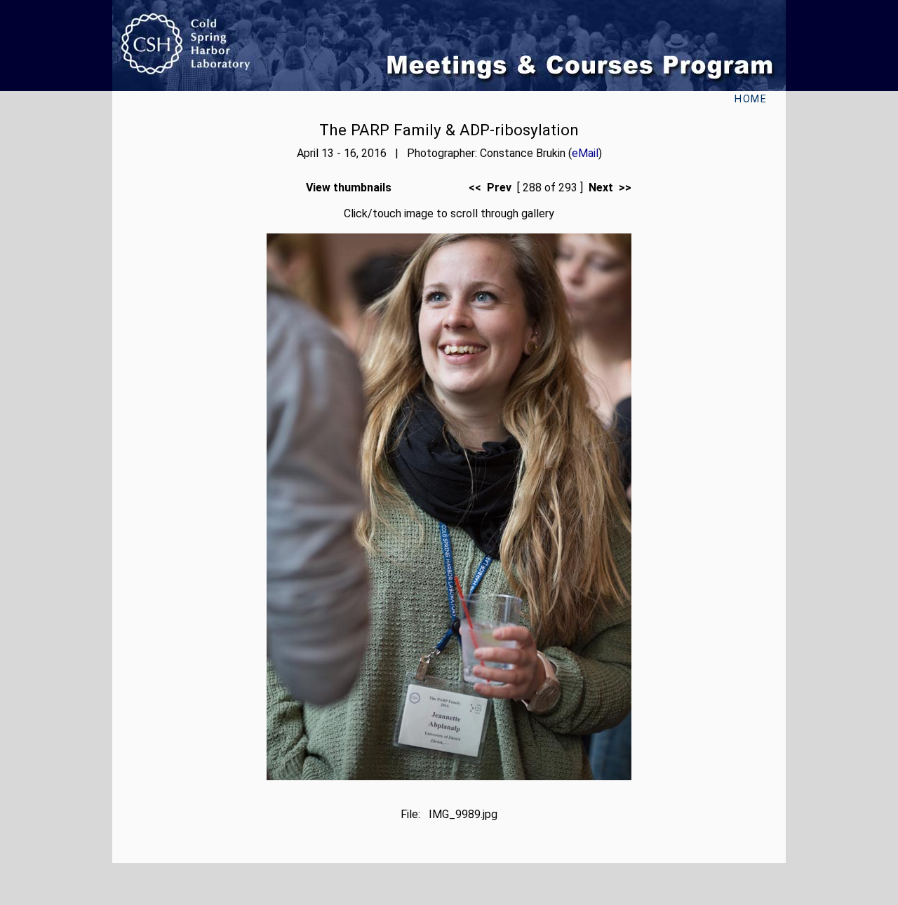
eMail (585, 153)
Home (751, 99)
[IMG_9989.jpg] (449, 776)
